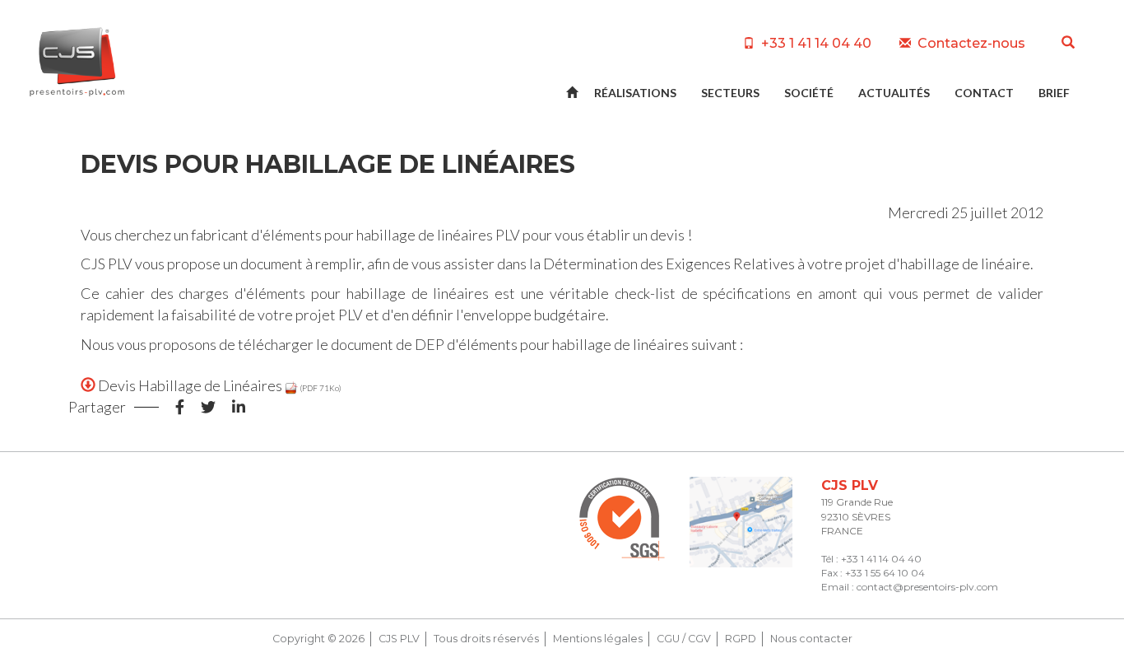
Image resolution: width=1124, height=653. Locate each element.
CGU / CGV (684, 638)
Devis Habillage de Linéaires (190, 385)
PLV (507, 235)
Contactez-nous (969, 43)
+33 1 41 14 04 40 (814, 43)
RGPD (740, 638)
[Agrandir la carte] (741, 522)
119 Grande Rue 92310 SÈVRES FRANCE (857, 516)
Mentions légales (598, 638)
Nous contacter (811, 638)
